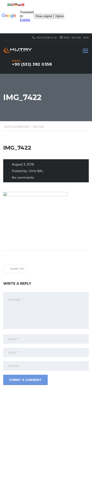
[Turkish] (22, 4)
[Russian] (19, 4)
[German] (16, 4)
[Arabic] (9, 4)
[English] (12, 4)
